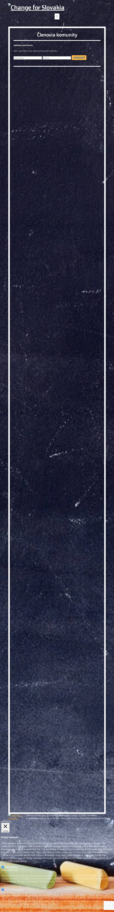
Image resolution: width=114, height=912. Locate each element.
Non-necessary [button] (10, 886)
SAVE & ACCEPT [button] (10, 909)
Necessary (11, 867)
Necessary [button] (7, 864)
